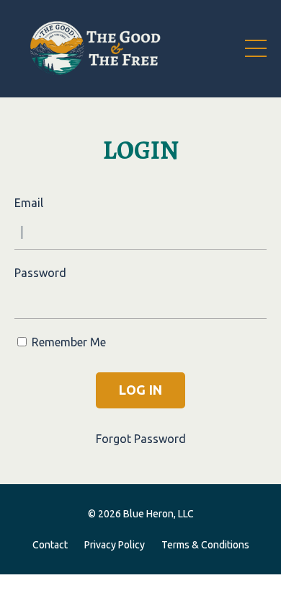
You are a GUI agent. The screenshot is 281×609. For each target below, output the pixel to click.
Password (40, 272)
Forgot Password (141, 438)
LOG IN (141, 389)
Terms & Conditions (205, 545)
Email (28, 202)
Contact (50, 545)
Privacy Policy (114, 545)
